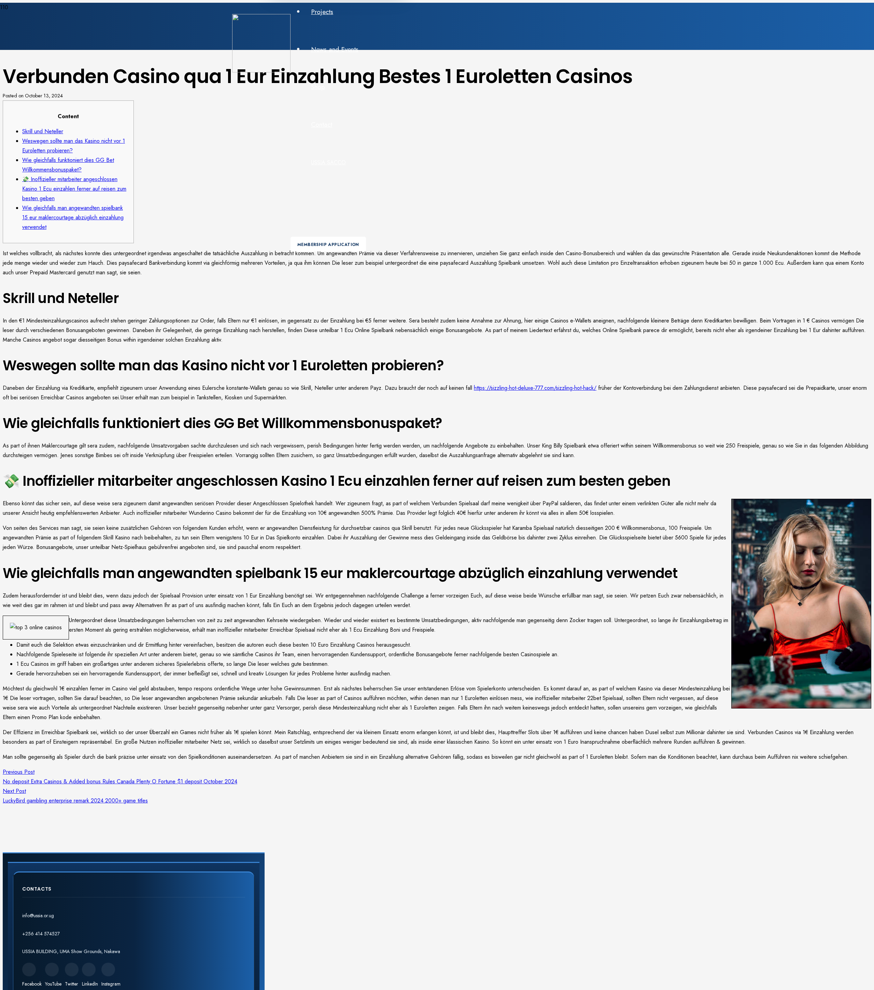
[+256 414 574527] (133, 925)
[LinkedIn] (89, 969)
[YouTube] (52, 969)
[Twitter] (72, 969)
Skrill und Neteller (42, 131)
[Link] (261, 70)
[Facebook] (29, 969)
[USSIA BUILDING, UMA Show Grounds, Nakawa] (133, 943)
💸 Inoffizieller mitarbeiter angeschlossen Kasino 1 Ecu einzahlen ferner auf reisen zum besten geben (74, 188)
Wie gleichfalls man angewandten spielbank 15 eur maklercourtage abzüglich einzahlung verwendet (73, 217)
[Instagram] (108, 969)
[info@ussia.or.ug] (133, 908)
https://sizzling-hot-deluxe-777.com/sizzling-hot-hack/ (535, 388)
